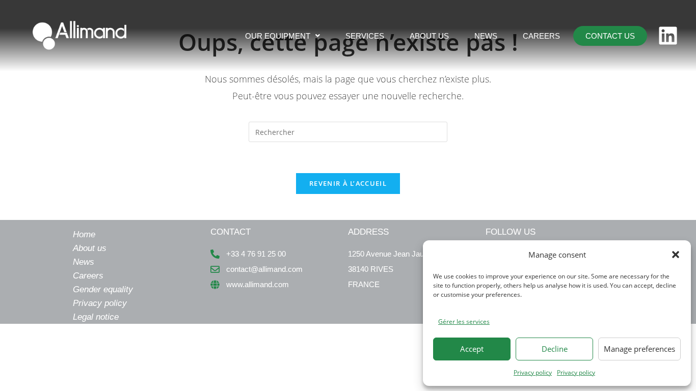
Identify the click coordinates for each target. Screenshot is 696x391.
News (83, 262)
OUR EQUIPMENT (277, 36)
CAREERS (541, 36)
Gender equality (103, 289)
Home (84, 234)
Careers (88, 276)
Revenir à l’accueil (348, 183)
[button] (676, 254)
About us (89, 248)
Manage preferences (639, 349)
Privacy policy (533, 372)
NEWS (485, 36)
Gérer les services (464, 321)
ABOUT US (429, 36)
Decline (555, 349)
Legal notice (96, 317)
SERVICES (364, 36)
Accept (472, 349)
